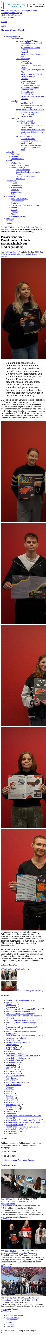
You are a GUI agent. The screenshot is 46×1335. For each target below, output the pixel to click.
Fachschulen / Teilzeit (24, 136)
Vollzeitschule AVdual (14, 1131)
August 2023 (11, 1005)
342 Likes (7, 1266)
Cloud (13, 214)
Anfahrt (14, 207)
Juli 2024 (9, 1089)
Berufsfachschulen (23, 170)
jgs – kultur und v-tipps (15, 1076)
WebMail (14, 212)
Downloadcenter (17, 201)
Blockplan (15, 154)
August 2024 (11, 1007)
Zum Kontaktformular (26, 1160)
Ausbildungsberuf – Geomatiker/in (19, 1014)
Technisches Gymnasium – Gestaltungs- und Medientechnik (31, 114)
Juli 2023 (9, 1087)
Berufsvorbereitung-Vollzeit (16, 1042)
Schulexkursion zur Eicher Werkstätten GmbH (19, 1300)
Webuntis (9, 221)
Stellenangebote (12, 1320)
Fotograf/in (25, 61)
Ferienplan (15, 156)
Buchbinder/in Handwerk (30, 85)
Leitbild (14, 183)
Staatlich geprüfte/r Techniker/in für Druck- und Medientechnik (31, 125)
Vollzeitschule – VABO (15, 1129)
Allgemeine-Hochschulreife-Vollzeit (20, 1000)
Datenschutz (10, 1326)
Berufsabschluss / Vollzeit (26, 103)
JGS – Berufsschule (13, 1071)
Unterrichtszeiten (17, 159)
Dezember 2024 (12, 1047)
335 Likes (7, 1311)
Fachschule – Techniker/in (16, 1058)
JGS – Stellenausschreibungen (17, 1082)
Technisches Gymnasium (25, 176)
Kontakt (9, 223)
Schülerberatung (17, 192)
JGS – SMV (10, 1080)
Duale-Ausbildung (13, 1049)
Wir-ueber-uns (11, 1133)
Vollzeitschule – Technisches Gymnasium (22, 1127)
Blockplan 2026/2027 (19, 199)
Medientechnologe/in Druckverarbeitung (29, 82)
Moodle (14, 210)
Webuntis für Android (14, 1315)
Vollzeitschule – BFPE (14, 1125)
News (8, 161)
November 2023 (12, 1107)
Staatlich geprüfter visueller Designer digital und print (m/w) (31, 147)
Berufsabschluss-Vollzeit (15, 1038)
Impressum (10, 1324)
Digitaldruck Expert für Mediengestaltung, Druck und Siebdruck (32, 96)
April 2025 (10, 1002)
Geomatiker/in (26, 63)
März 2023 (10, 1100)
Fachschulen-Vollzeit (14, 1062)
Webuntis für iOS (12, 1317)
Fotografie (25, 52)
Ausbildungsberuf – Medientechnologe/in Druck (24, 1022)
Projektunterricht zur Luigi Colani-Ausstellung (19, 1253)
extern (8, 1051)
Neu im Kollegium (13, 1105)
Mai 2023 (9, 1096)
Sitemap (9, 1322)
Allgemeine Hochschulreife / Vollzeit (30, 110)
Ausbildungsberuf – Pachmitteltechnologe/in (23, 1036)
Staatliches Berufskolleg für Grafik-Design (31, 106)
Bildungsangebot (12, 36)
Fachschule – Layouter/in (16, 1053)
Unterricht (10, 152)
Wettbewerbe (16, 163)
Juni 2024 (9, 1093)
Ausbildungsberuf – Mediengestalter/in (21, 1020)
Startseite (4, 227)
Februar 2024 (11, 1065)
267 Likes (7, 1219)
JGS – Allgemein (12, 1069)
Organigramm (16, 185)
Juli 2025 (9, 1091)
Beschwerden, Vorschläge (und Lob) (25, 205)
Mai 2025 (9, 1098)
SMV (13, 194)
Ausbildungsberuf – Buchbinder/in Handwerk (23, 1009)
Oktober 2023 (11, 1111)
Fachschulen (20, 179)
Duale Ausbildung (23, 59)
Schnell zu (10, 196)
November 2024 (12, 1109)
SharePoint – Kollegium (20, 216)
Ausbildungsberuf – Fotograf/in (18, 1011)
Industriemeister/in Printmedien (33, 130)
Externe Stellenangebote (20, 165)
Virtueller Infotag (17, 167)
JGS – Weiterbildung (14, 1085)
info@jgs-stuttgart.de (9, 1160)
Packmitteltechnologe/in (30, 87)
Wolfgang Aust (10, 252)
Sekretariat (15, 190)
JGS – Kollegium (12, 1073)
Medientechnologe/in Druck (31, 74)
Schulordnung (16, 187)
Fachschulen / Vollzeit (24, 121)
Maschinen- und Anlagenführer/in (27, 91)
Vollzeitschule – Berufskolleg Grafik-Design (23, 1122)
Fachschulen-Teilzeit (14, 1060)
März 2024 (10, 1102)
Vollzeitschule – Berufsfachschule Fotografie (23, 1120)
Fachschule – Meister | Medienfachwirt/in (22, 1056)
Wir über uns (11, 181)
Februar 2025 (11, 1067)
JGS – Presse (11, 1078)
